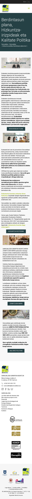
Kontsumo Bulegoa (7, 409)
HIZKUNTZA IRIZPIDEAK (16, 231)
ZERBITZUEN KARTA (16, 303)
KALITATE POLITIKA (16, 351)
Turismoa (4, 407)
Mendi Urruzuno (19, 495)
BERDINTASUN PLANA (16, 129)
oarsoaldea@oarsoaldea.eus (12, 386)
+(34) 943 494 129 (9, 383)
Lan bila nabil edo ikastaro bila (10, 395)
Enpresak (4, 399)
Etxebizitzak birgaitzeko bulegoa (10, 405)
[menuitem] (8, 487)
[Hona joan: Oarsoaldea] (5, 8)
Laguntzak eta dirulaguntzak (9, 401)
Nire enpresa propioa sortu (9, 397)
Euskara (3, 410)
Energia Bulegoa (6, 403)
